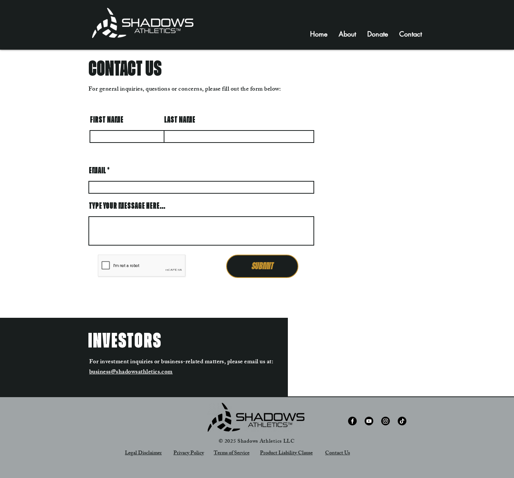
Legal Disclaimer (143, 453)
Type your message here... (127, 206)
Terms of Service (231, 453)
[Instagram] (385, 421)
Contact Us (337, 453)
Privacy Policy (188, 453)
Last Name (179, 119)
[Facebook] (352, 421)
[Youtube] (369, 421)
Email (97, 170)
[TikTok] (402, 421)
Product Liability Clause (286, 453)
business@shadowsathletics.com (131, 372)
